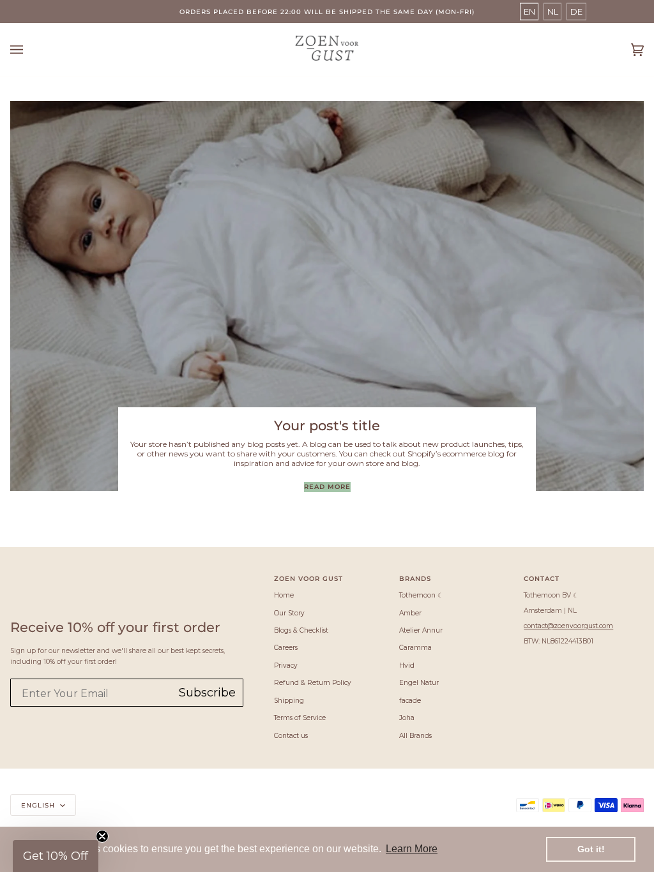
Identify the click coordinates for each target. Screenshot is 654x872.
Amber (410, 613)
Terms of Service (300, 718)
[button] (55, 856)
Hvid (406, 665)
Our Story (289, 613)
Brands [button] (415, 578)
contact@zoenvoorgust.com (568, 626)
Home (284, 595)
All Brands (415, 736)
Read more (327, 486)
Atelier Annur (421, 630)
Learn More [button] (411, 848)
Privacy (286, 665)
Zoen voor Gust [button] (308, 578)
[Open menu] (29, 50)
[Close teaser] (102, 836)
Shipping (289, 700)
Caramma (415, 647)
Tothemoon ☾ (421, 595)
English (39, 805)
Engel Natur (419, 683)
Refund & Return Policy (312, 683)
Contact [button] (541, 578)
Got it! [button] (591, 849)
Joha (406, 718)
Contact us (291, 736)
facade (410, 700)
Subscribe (207, 693)
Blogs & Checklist (301, 630)
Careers (286, 647)
